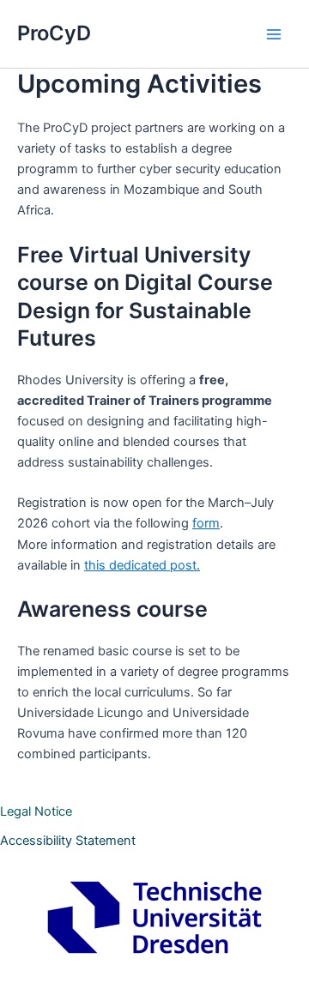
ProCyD (54, 33)
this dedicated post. (142, 565)
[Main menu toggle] (274, 34)
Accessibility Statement (68, 840)
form (206, 523)
